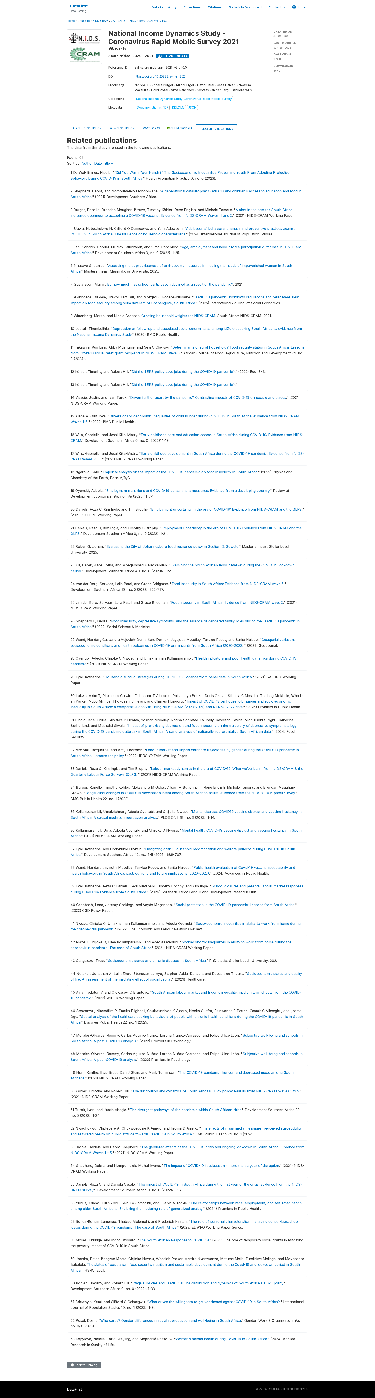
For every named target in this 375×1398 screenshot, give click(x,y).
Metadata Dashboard (245, 7)
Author (87, 163)
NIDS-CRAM (100, 20)
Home (71, 20)
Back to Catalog (85, 1365)
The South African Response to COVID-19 (174, 1240)
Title (107, 163)
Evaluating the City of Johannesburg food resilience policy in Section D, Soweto (172, 546)
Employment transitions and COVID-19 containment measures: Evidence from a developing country (188, 490)
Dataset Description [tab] (86, 128)
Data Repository (164, 7)
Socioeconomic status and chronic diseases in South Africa (157, 960)
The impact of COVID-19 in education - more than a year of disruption (221, 1165)
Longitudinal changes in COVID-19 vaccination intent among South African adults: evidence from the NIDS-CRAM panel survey (190, 793)
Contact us (276, 7)
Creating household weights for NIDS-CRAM (178, 316)
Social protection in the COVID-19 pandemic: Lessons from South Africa (235, 905)
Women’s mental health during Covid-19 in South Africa (221, 1339)
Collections (192, 7)
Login (302, 7)
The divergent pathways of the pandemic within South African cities (185, 1110)
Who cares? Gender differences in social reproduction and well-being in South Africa (170, 1320)
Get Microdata (174, 56)
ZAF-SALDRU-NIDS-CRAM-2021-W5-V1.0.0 (139, 20)
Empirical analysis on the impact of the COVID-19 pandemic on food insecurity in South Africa (180, 472)
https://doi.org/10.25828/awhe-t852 (160, 76)
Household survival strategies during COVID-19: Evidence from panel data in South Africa (178, 677)
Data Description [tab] (122, 128)
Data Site (84, 20)
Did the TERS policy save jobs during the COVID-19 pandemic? (183, 371)
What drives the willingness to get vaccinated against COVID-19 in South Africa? (214, 1302)
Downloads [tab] (151, 128)
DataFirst (79, 6)
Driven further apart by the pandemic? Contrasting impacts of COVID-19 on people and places (208, 397)
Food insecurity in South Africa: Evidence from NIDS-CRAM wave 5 (228, 584)
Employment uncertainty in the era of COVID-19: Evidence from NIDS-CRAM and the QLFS (226, 509)
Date (98, 163)
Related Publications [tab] (216, 129)
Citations (215, 7)
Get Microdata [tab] (181, 128)
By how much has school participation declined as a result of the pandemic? (170, 284)
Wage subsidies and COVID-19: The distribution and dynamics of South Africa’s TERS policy (208, 1283)
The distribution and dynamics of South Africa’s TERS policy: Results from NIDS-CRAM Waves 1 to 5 (215, 1091)
